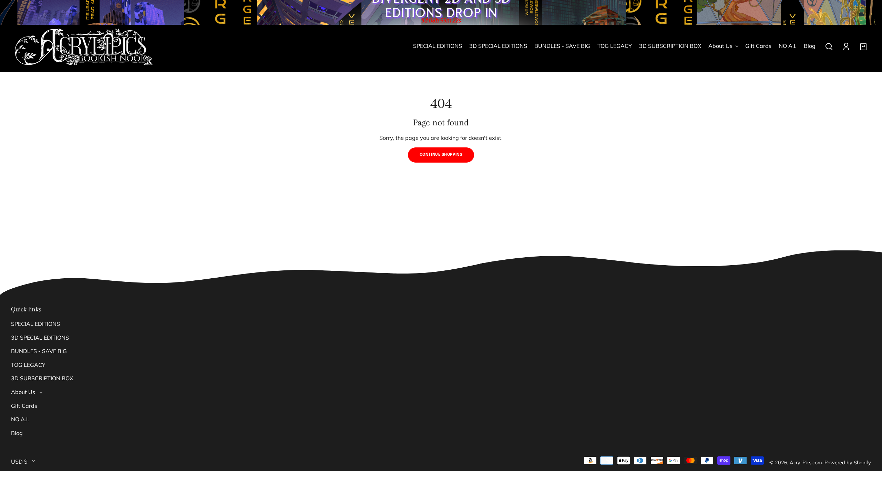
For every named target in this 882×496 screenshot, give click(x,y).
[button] (829, 46)
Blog (17, 433)
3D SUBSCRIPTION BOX (42, 378)
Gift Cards (24, 405)
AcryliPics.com (806, 462)
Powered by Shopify (847, 462)
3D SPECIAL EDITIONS (40, 337)
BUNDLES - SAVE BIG (39, 351)
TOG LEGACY (28, 364)
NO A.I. (20, 419)
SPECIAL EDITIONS (35, 323)
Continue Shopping (441, 155)
